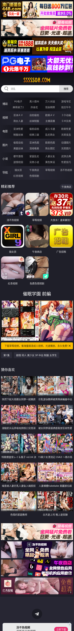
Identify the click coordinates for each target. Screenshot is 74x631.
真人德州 (34, 101)
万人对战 (50, 101)
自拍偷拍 (34, 115)
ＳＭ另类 (66, 121)
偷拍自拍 (34, 128)
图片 (5, 145)
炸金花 (34, 107)
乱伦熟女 (50, 134)
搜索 (66, 88)
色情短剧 (34, 175)
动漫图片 (66, 142)
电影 (5, 131)
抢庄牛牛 (66, 107)
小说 (5, 159)
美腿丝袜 (18, 148)
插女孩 (18, 170)
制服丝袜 (18, 134)
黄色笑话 (50, 162)
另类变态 (66, 134)
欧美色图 (50, 142)
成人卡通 (50, 128)
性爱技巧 (66, 162)
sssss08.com (36, 80)
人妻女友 (50, 156)
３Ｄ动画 (66, 115)
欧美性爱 (66, 128)
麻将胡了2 (18, 107)
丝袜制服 (34, 121)
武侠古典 (66, 156)
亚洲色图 (34, 142)
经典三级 (34, 134)
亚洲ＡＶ (18, 115)
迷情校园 (18, 162)
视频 (5, 117)
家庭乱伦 (34, 156)
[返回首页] (69, 624)
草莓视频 (50, 170)
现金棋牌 (50, 107)
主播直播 (50, 121)
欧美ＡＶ (50, 115)
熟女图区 (50, 148)
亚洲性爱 (18, 128)
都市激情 (18, 156)
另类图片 (66, 148)
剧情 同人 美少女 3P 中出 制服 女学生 (36, 355)
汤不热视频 (66, 170)
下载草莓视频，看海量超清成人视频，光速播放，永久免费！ (37, 345)
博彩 (5, 104)
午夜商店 (34, 170)
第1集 (6, 355)
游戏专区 (66, 101)
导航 (5, 172)
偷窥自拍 (18, 142)
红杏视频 (18, 175)
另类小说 (34, 162)
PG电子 (18, 101)
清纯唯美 (34, 148)
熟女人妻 (18, 121)
